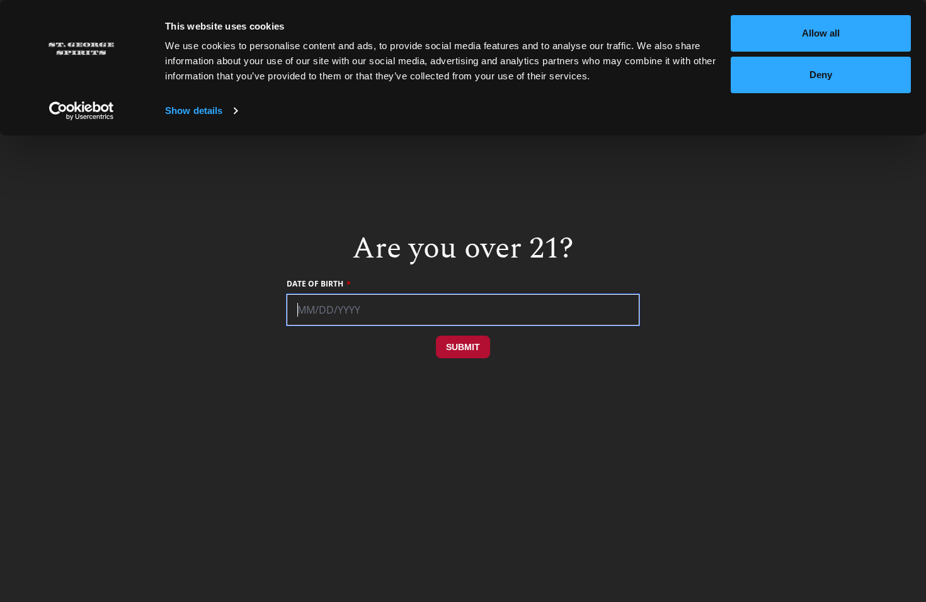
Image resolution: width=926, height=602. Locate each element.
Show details (193, 110)
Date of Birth (315, 284)
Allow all (821, 33)
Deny (820, 74)
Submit (463, 347)
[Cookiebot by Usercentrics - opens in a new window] (81, 110)
